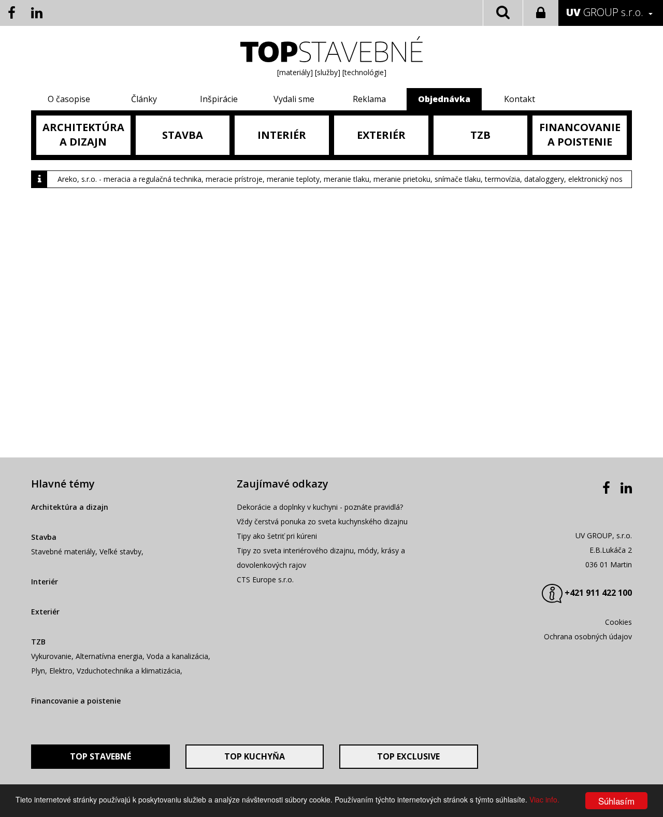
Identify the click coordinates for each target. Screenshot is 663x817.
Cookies (618, 622)
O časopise (69, 99)
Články (144, 99)
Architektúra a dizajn (69, 507)
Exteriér (45, 612)
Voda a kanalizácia (177, 656)
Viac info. (544, 799)
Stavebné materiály (63, 551)
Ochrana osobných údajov (588, 636)
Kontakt (519, 99)
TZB (38, 642)
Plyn (38, 671)
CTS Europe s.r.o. (265, 579)
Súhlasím (616, 800)
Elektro (61, 671)
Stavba (43, 537)
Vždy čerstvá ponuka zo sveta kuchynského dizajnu (322, 521)
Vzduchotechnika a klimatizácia (128, 671)
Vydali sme (293, 99)
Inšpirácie (219, 99)
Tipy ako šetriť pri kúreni (277, 536)
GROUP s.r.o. (604, 12)
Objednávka (444, 99)
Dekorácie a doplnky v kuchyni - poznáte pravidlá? (320, 507)
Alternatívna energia (109, 656)
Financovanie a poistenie (76, 701)
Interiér (44, 581)
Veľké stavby (120, 551)
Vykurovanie (51, 656)
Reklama (369, 99)
